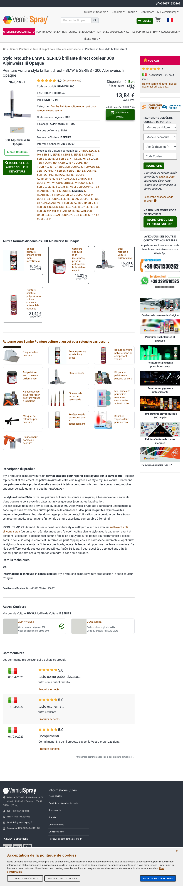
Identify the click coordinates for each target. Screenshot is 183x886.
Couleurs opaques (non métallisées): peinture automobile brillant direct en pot (79, 259)
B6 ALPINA (43, 202)
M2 (49, 210)
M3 (97, 150)
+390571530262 (169, 3)
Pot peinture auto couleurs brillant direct (30, 375)
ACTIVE (56, 202)
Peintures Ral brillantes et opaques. (160, 339)
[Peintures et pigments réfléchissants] (160, 377)
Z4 (92, 158)
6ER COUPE (78, 174)
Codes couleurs (56, 831)
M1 (42, 219)
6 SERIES (64, 207)
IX (50, 219)
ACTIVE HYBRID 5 (84, 202)
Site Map (53, 817)
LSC (91, 150)
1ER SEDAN (79, 210)
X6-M (73, 186)
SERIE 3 (57, 154)
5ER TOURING (45, 174)
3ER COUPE (72, 166)
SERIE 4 (52, 186)
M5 (91, 182)
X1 (71, 158)
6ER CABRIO (62, 174)
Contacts (146, 12)
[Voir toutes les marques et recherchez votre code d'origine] (160, 429)
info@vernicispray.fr (22, 822)
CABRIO (83, 150)
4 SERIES (60, 170)
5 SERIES (52, 207)
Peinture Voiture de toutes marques (160, 441)
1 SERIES (67, 202)
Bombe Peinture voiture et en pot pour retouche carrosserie (45, 49)
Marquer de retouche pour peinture (30, 419)
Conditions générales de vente (63, 803)
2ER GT (74, 215)
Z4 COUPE (76, 194)
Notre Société (55, 796)
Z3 (88, 158)
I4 (47, 219)
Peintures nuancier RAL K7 (157, 465)
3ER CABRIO (57, 166)
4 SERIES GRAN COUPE (74, 199)
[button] (171, 21)
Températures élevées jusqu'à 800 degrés (160, 415)
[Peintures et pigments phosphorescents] (160, 352)
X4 (59, 186)
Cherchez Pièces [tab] (174, 106)
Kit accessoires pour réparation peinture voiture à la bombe (31, 396)
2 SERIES (88, 207)
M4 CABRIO (64, 210)
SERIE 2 (41, 186)
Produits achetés (49, 689)
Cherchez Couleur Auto (19, 31)
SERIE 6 (78, 154)
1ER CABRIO (60, 162)
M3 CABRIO (80, 178)
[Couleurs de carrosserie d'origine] (160, 305)
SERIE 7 (88, 154)
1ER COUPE (75, 162)
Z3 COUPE (53, 199)
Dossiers (117, 12)
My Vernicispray (166, 12)
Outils (131, 12)
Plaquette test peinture (30, 354)
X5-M (65, 186)
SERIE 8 (41, 158)
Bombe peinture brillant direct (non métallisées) (33, 255)
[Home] (4, 49)
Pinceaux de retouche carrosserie (75, 396)
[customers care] (160, 265)
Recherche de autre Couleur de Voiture (17, 167)
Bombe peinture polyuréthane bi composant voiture (123, 354)
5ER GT (71, 170)
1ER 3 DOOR (44, 162)
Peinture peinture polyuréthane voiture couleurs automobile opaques (33, 299)
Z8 (96, 158)
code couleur (166, 176)
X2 (81, 215)
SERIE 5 (67, 154)
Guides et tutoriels (95, 12)
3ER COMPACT (86, 186)
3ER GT (94, 199)
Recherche (154, 165)
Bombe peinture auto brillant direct (77, 354)
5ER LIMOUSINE (86, 170)
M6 (39, 154)
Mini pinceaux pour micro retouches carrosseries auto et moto (122, 397)
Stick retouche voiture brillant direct (125, 253)
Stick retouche (76, 373)
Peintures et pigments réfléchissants (160, 390)
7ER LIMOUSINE (61, 190)
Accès (147, 20)
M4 (49, 182)
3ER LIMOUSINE (90, 166)
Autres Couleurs (17, 152)
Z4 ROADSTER (60, 194)
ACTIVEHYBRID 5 (47, 178)
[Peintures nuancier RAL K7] (160, 454)
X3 (75, 158)
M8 (54, 210)
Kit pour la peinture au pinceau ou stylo (123, 375)
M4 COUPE (81, 182)
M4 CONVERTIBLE (63, 182)
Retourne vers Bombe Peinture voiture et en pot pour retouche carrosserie (56, 341)
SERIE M (53, 158)
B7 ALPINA (65, 178)
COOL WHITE (94, 621)
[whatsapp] (160, 282)
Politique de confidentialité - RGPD (65, 839)
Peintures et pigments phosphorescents (160, 364)
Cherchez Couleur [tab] (154, 107)
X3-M (87, 194)
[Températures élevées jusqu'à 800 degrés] (160, 403)
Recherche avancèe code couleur (158, 199)
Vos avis (154, 60)
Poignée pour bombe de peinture (30, 440)
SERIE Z (63, 158)
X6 (84, 158)
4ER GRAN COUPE (58, 215)
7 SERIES (76, 207)
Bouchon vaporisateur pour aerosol (121, 419)
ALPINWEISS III (26, 621)
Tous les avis (55, 810)
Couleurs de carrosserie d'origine (160, 315)
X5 (79, 158)
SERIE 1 (46, 154)
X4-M (87, 215)
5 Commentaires (72, 80)
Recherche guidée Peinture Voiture (160, 222)
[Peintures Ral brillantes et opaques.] (160, 326)
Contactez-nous (56, 824)
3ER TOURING (45, 170)
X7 (93, 215)
